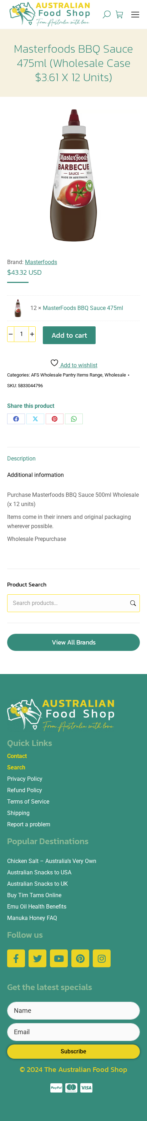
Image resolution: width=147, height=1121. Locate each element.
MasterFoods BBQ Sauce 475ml (83, 308)
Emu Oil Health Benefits (36, 906)
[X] (35, 419)
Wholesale (115, 375)
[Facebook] (16, 419)
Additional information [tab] (35, 475)
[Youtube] (59, 958)
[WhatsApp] (74, 419)
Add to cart (69, 335)
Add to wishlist (78, 365)
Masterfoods (41, 262)
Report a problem (28, 824)
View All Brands (74, 642)
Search (132, 603)
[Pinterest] (55, 419)
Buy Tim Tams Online (34, 895)
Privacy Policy (24, 778)
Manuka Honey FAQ (32, 918)
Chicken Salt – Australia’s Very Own (51, 861)
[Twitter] (37, 958)
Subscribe (73, 1051)
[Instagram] (102, 958)
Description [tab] (21, 458)
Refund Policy (24, 790)
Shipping (18, 813)
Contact (17, 756)
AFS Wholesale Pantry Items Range (66, 375)
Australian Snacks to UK (37, 883)
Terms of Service (28, 801)
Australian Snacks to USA (39, 872)
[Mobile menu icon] (135, 14)
